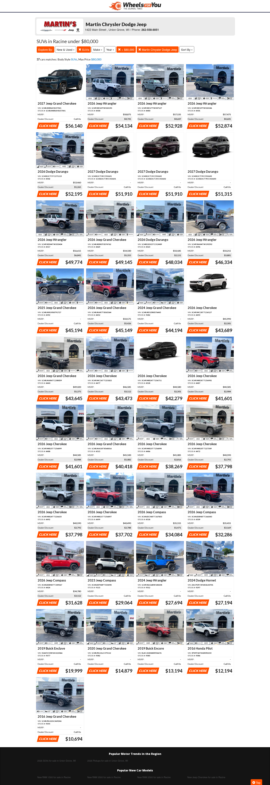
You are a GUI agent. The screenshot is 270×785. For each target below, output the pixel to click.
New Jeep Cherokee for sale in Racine (206, 777)
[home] (135, 6)
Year (109, 49)
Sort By (186, 49)
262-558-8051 (150, 30)
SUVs (85, 49)
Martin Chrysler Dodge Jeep (159, 49)
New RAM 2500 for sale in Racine (154, 777)
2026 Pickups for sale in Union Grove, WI (107, 760)
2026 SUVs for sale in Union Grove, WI (56, 760)
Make (97, 49)
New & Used (65, 49)
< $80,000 (127, 49)
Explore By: (45, 49)
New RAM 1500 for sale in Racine (54, 777)
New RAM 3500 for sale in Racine (104, 777)
